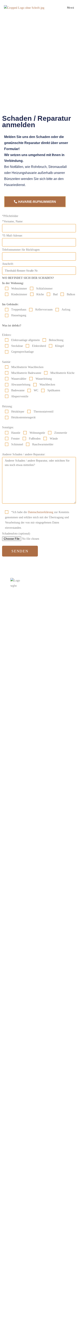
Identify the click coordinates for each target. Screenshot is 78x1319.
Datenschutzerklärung (40, 512)
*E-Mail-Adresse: (12, 235)
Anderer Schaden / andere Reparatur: (24, 454)
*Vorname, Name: (12, 221)
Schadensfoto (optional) (16, 533)
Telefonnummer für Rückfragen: (21, 249)
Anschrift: (8, 263)
